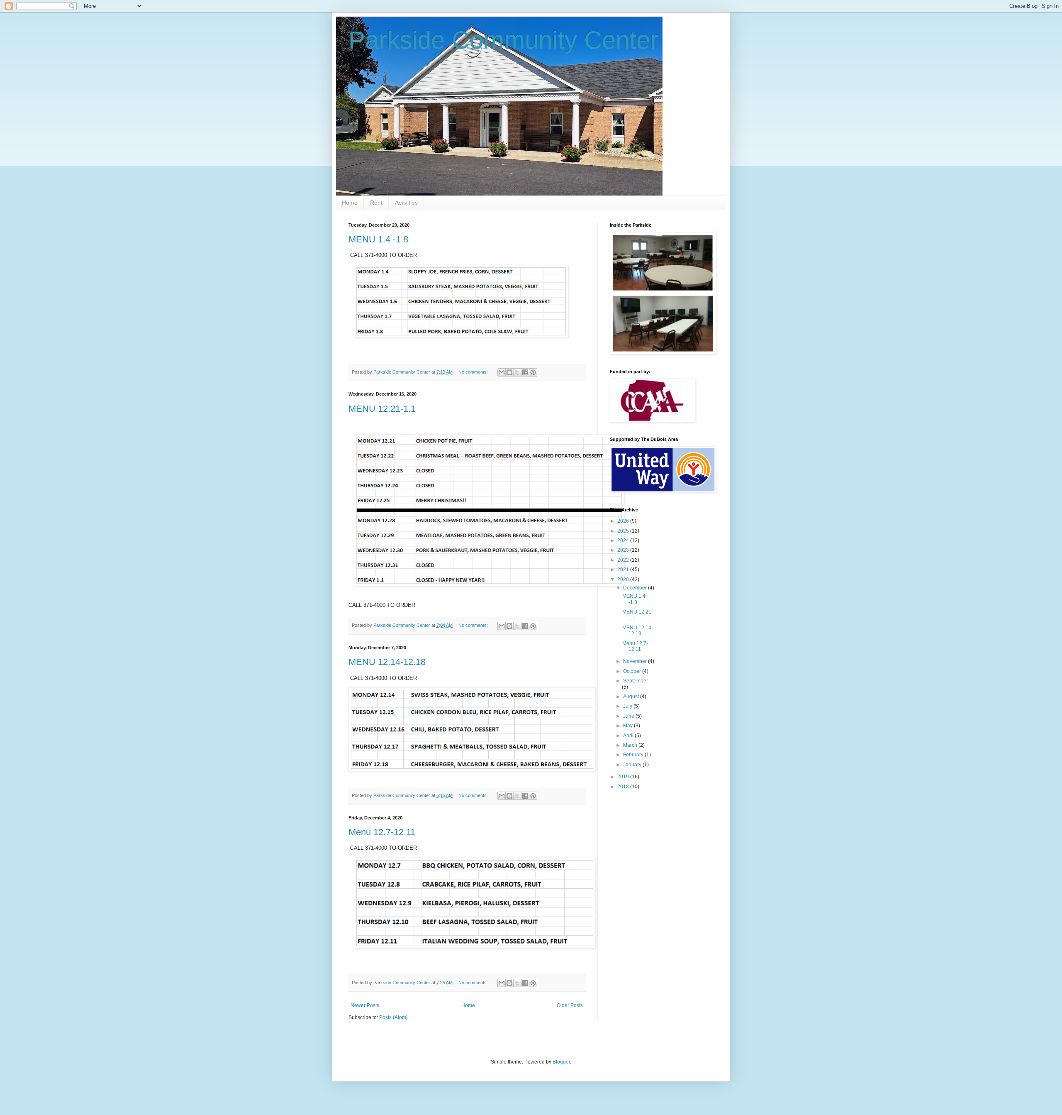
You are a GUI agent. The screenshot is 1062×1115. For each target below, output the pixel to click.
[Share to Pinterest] (533, 372)
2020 (623, 579)
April (629, 735)
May (628, 726)
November (635, 661)
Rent (376, 202)
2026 (623, 521)
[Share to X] (517, 372)
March (630, 745)
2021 (623, 569)
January (633, 765)
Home (350, 202)
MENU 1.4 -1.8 (378, 239)
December (635, 588)
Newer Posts (365, 1005)
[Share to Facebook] (525, 372)
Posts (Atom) (393, 1017)
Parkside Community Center (503, 40)
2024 (623, 540)
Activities (406, 202)
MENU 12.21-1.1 (382, 408)
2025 (623, 531)
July (628, 706)
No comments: (473, 371)
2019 (623, 777)
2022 (623, 560)
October (632, 671)
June (629, 716)
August (631, 696)
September (635, 681)
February (634, 755)
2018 (623, 787)
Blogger (561, 1062)
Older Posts (570, 1005)
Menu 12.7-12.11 (381, 832)
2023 (623, 550)
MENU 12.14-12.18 (387, 662)
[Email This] (501, 372)
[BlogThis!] (509, 372)
